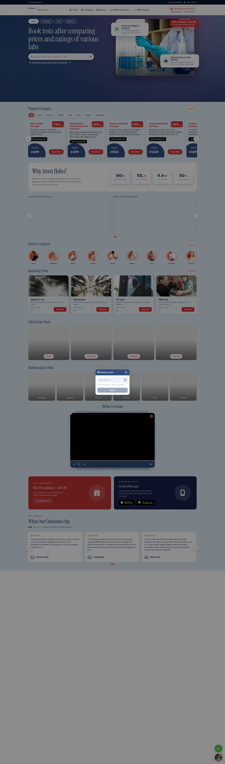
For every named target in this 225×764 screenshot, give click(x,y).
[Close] (126, 372)
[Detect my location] (125, 379)
